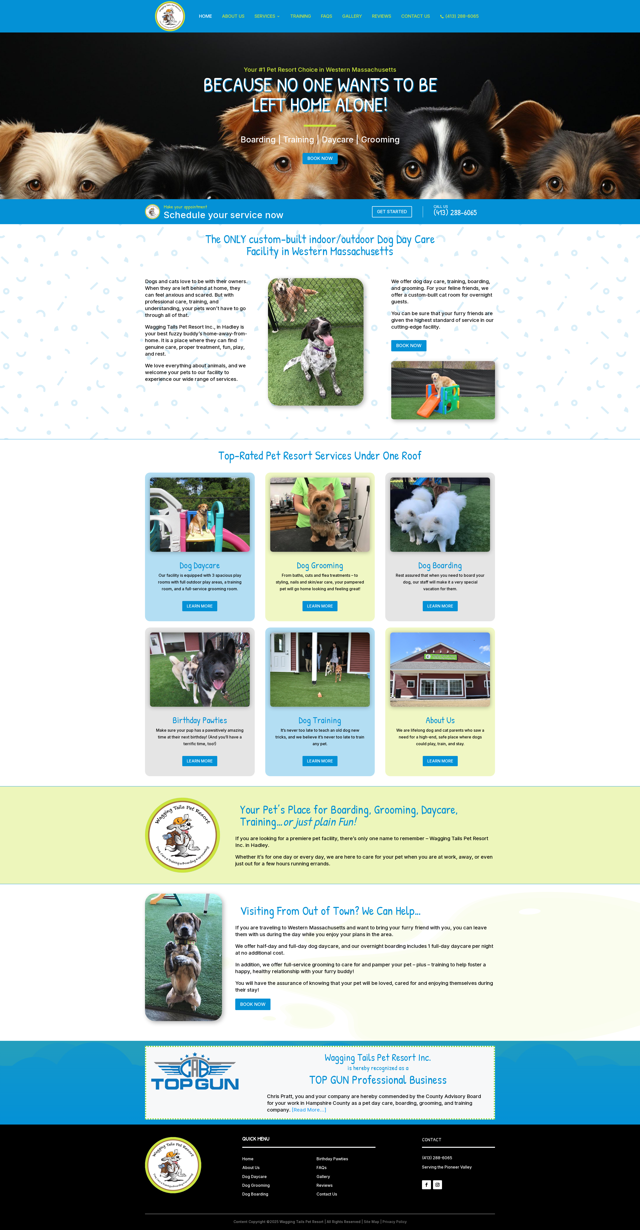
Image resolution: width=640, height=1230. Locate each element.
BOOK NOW (320, 158)
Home (205, 16)
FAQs (326, 16)
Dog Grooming (256, 1185)
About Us (233, 16)
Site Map (371, 1222)
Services (264, 16)
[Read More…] (309, 1110)
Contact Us (415, 16)
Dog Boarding (255, 1194)
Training (300, 16)
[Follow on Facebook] (426, 1184)
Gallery (352, 16)
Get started (392, 211)
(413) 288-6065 (459, 16)
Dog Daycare (254, 1176)
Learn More (200, 606)
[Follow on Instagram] (437, 1184)
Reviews (381, 16)
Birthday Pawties (332, 1158)
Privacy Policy (394, 1222)
